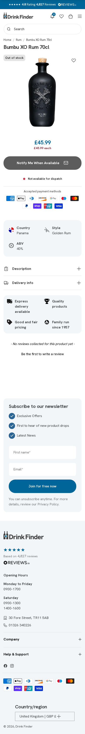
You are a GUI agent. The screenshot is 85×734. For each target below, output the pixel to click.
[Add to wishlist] (73, 60)
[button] (52, 16)
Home (7, 40)
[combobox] (42, 29)
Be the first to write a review (42, 354)
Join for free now (42, 486)
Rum (19, 40)
